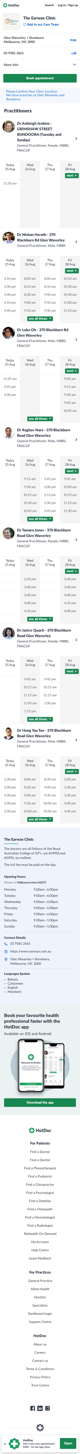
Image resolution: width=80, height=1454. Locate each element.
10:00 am (30, 811)
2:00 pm (50, 487)
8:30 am (30, 294)
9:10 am (30, 310)
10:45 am (30, 511)
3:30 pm (10, 286)
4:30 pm (10, 795)
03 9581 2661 (20, 943)
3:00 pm (30, 595)
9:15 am (30, 479)
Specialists (40, 1305)
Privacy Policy (40, 1377)
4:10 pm (10, 302)
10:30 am (30, 503)
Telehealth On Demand (40, 1233)
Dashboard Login (40, 1313)
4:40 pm (10, 310)
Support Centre (40, 1322)
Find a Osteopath (40, 1209)
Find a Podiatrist (40, 1176)
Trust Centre (40, 1385)
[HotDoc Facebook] (32, 1408)
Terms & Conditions (40, 1369)
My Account (40, 1242)
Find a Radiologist (40, 1225)
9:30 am (50, 310)
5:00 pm (10, 803)
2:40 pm (30, 587)
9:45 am (30, 679)
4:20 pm (30, 611)
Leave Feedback (40, 1258)
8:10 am (30, 286)
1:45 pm (50, 479)
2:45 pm (10, 386)
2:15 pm (50, 495)
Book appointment (40, 78)
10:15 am (30, 495)
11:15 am (30, 695)
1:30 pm (10, 779)
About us (40, 1344)
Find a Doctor (40, 1152)
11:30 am (10, 183)
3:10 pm (10, 278)
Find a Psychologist (40, 1193)
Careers (40, 1352)
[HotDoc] (11, 5)
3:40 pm (10, 294)
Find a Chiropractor (40, 1184)
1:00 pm (50, 703)
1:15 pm (30, 711)
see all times (38, 318)
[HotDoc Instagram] (47, 1408)
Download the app (40, 1102)
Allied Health (40, 1289)
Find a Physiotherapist (40, 1168)
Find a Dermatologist (40, 1217)
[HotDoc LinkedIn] (40, 1408)
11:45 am (10, 378)
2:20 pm (30, 579)
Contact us (40, 1360)
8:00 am (30, 278)
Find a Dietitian (40, 1201)
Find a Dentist (40, 1160)
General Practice (40, 1281)
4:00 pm (30, 603)
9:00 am (30, 302)
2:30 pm (50, 503)
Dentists (40, 1297)
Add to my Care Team (43, 24)
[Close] (4, 1444)
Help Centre (40, 1250)
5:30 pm (10, 811)
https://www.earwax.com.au (30, 951)
